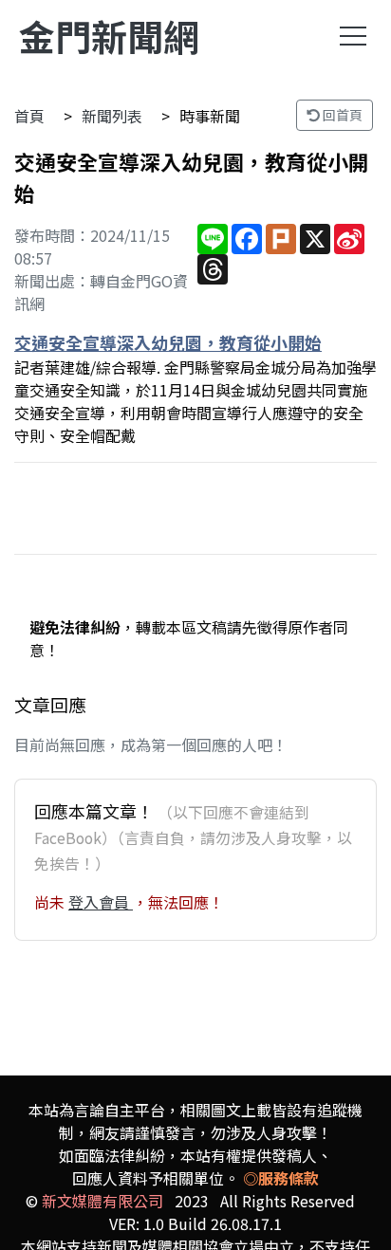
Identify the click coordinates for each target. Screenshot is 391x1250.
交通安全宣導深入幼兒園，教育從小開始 (168, 342)
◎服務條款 (281, 1178)
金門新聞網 (109, 35)
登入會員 (100, 902)
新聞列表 (112, 115)
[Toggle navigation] (353, 36)
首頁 (29, 115)
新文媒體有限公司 (102, 1200)
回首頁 (341, 114)
